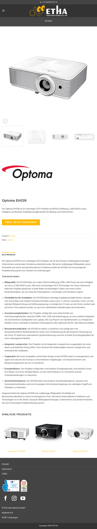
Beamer (48, 21)
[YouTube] (22, 498)
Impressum (7, 469)
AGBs (4, 474)
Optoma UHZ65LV (80, 451)
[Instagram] (15, 498)
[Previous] (7, 78)
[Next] (90, 78)
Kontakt (5, 464)
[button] (3, 11)
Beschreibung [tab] (8, 255)
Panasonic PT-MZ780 (16, 451)
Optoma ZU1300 (48, 451)
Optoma (10, 240)
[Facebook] (6, 498)
